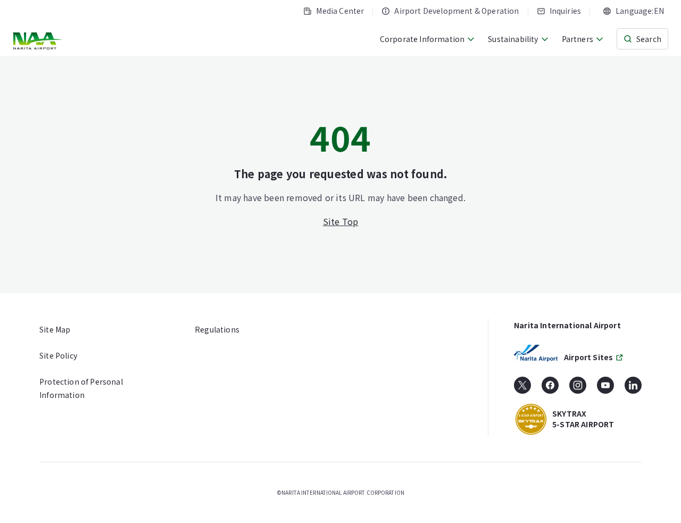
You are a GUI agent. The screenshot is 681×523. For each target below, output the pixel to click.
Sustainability (513, 39)
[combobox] (633, 11)
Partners (577, 39)
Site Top (341, 221)
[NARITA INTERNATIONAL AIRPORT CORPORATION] (38, 40)
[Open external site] (522, 389)
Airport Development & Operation (456, 10)
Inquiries (566, 10)
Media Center (340, 10)
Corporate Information (422, 39)
